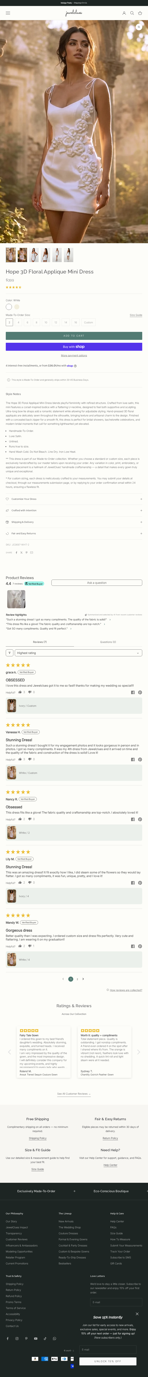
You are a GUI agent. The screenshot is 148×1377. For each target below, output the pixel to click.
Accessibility (13, 1314)
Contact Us (12, 1325)
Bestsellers (65, 1263)
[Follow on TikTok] (45, 1338)
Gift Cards (116, 1263)
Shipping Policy (38, 1138)
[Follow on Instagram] (17, 1338)
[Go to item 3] (34, 255)
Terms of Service (16, 1308)
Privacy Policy (14, 1320)
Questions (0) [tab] (108, 641)
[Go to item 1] (11, 255)
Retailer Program (15, 1257)
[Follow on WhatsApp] (54, 1338)
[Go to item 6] (69, 255)
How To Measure (120, 1239)
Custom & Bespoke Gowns (74, 1251)
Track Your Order (120, 1251)
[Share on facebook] (133, 692)
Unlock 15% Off (107, 1361)
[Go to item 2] (22, 255)
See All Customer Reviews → (74, 1093)
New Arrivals (66, 1221)
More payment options (74, 355)
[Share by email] (31, 552)
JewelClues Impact (17, 1227)
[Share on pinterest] (140, 692)
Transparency (14, 1233)
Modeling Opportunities (19, 1251)
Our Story (11, 1221)
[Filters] (9, 652)
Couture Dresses (68, 1233)
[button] (13, 287)
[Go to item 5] (57, 255)
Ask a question (96, 582)
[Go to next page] (84, 979)
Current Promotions (17, 1263)
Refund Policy (14, 1296)
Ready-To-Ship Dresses (72, 1257)
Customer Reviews (16, 1239)
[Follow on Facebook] (7, 1338)
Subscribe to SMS (120, 1257)
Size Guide (136, 314)
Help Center (110, 1164)
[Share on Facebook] (16, 552)
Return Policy (110, 1138)
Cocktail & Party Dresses (73, 1245)
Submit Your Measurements (126, 1245)
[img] (44, 1030)
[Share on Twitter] (21, 552)
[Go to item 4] (45, 255)
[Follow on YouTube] (36, 1338)
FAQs (113, 1227)
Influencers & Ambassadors (22, 1245)
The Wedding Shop (70, 1227)
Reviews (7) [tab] (40, 641)
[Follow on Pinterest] (26, 1338)
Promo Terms (13, 1302)
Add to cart (74, 335)
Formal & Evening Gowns (73, 1239)
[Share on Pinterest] (26, 552)
